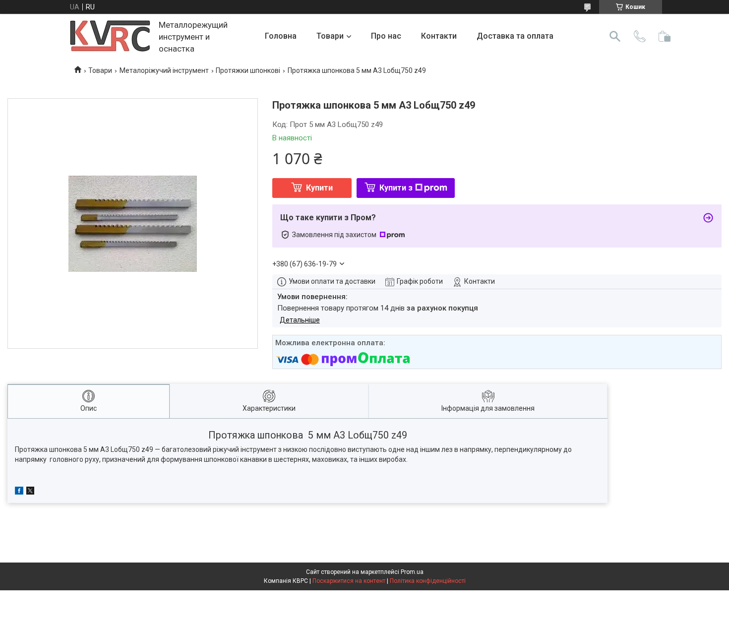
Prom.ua (412, 571)
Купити (319, 187)
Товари (330, 36)
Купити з (396, 187)
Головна (281, 36)
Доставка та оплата (515, 36)
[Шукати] (615, 36)
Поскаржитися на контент (348, 580)
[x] (30, 492)
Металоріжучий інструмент (164, 70)
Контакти (439, 36)
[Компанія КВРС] (110, 36)
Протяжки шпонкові (248, 70)
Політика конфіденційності (428, 580)
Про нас (386, 36)
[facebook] (19, 492)
